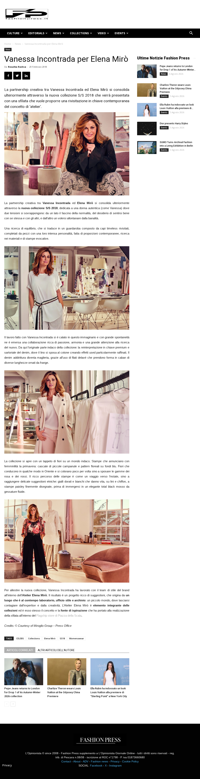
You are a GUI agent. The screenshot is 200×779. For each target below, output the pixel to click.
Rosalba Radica (17, 66)
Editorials (36, 33)
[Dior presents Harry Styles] (147, 128)
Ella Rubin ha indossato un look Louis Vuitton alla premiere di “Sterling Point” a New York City (108, 692)
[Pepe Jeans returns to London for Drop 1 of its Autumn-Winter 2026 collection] (23, 671)
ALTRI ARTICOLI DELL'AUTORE (56, 650)
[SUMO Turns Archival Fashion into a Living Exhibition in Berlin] (147, 147)
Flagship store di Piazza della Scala (58, 615)
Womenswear (76, 638)
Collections (79, 33)
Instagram (115, 765)
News (57, 33)
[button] (191, 33)
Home (7, 44)
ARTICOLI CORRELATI (20, 650)
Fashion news (99, 761)
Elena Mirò (49, 638)
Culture (13, 33)
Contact (66, 761)
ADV (85, 761)
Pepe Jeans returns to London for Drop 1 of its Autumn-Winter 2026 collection (22, 692)
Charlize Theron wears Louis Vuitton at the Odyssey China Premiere (64, 692)
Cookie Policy (130, 761)
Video (102, 33)
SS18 (62, 638)
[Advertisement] (166, 222)
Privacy (115, 761)
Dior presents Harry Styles (174, 123)
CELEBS (20, 638)
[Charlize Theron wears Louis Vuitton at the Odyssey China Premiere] (66, 671)
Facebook (96, 765)
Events (120, 33)
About (76, 761)
